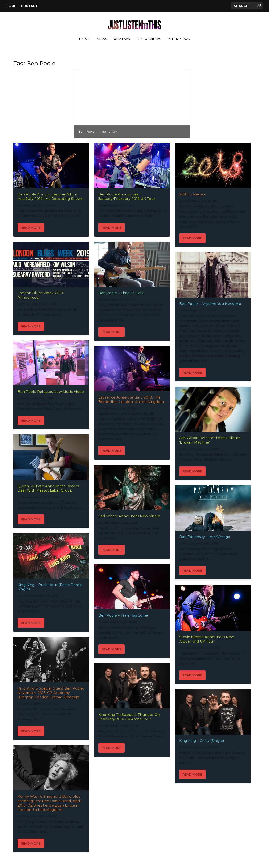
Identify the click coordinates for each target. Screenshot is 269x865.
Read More (31, 228)
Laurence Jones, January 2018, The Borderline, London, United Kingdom (131, 399)
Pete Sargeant (30, 205)
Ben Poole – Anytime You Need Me (106, 131)
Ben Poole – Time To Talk (121, 293)
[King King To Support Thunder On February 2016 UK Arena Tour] (132, 685)
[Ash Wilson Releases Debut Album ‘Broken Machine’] (213, 409)
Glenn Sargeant (31, 496)
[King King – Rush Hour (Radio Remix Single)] (51, 555)
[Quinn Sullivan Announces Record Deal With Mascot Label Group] (51, 457)
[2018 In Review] (213, 165)
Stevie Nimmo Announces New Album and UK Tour (206, 639)
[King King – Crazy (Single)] (213, 711)
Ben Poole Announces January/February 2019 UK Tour (127, 196)
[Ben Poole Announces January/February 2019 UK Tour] (132, 165)
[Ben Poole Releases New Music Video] (51, 362)
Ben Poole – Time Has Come (123, 615)
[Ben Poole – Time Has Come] (132, 586)
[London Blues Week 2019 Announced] (51, 264)
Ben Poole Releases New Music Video (51, 392)
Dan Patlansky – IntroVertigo (204, 537)
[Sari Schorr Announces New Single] (132, 487)
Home (11, 6)
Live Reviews (148, 39)
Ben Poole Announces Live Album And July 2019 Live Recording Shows (50, 196)
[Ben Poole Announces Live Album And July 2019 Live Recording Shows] (51, 165)
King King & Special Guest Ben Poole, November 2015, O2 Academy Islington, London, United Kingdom (51, 692)
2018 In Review (192, 194)
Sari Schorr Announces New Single (129, 516)
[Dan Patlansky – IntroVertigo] (213, 507)
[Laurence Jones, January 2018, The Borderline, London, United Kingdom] (132, 368)
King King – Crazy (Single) (201, 741)
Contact (29, 6)
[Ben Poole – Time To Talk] (132, 264)
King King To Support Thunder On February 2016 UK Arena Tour (129, 717)
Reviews (122, 39)
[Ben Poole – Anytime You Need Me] (213, 274)
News (101, 39)
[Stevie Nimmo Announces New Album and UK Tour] (213, 608)
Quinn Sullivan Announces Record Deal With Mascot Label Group (48, 488)
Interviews (178, 39)
